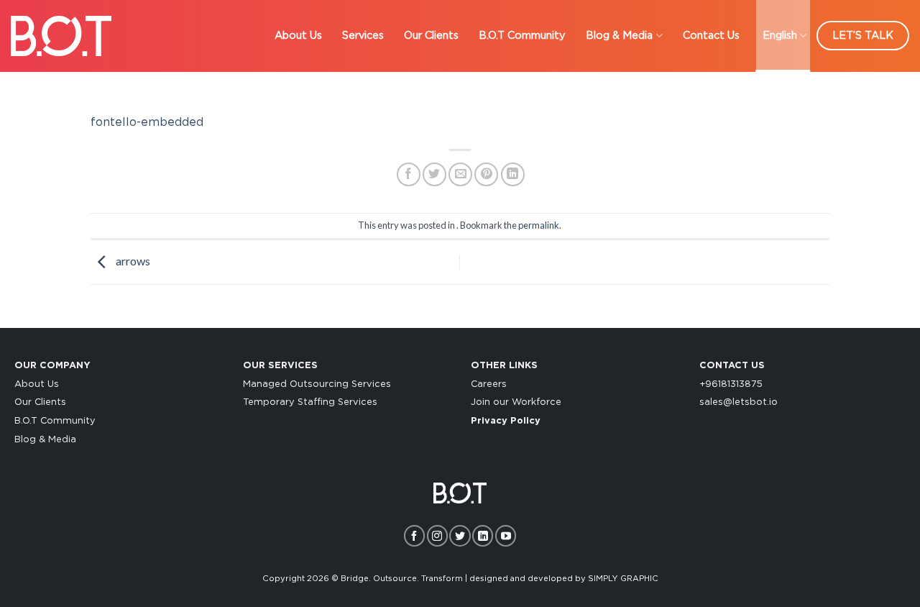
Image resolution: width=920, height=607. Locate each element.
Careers (489, 384)
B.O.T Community (522, 35)
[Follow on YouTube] (505, 535)
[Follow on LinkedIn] (482, 535)
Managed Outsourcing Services (317, 384)
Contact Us (711, 35)
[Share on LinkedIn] (513, 174)
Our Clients (431, 35)
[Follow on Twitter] (459, 535)
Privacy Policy (505, 421)
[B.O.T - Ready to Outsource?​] (61, 36)
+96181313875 (731, 384)
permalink (538, 225)
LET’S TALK (862, 35)
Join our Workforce (516, 402)
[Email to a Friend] (460, 174)
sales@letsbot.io (738, 402)
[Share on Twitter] (434, 174)
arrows (132, 261)
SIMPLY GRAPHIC (623, 579)
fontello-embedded (147, 122)
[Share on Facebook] (408, 174)
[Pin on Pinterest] (486, 174)
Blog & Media (619, 35)
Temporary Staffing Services (310, 402)
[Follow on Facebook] (414, 535)
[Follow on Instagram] (437, 535)
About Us (298, 35)
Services (363, 35)
